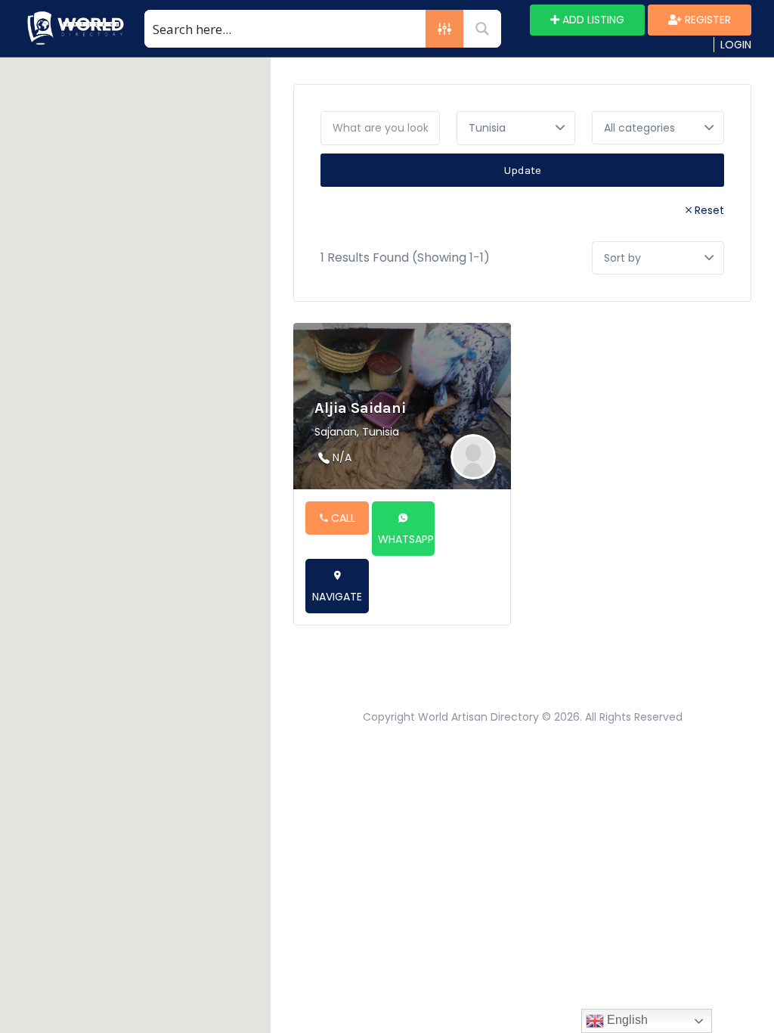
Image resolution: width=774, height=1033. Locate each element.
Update (522, 170)
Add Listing (591, 19)
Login (735, 44)
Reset (709, 210)
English (626, 1019)
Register (706, 19)
